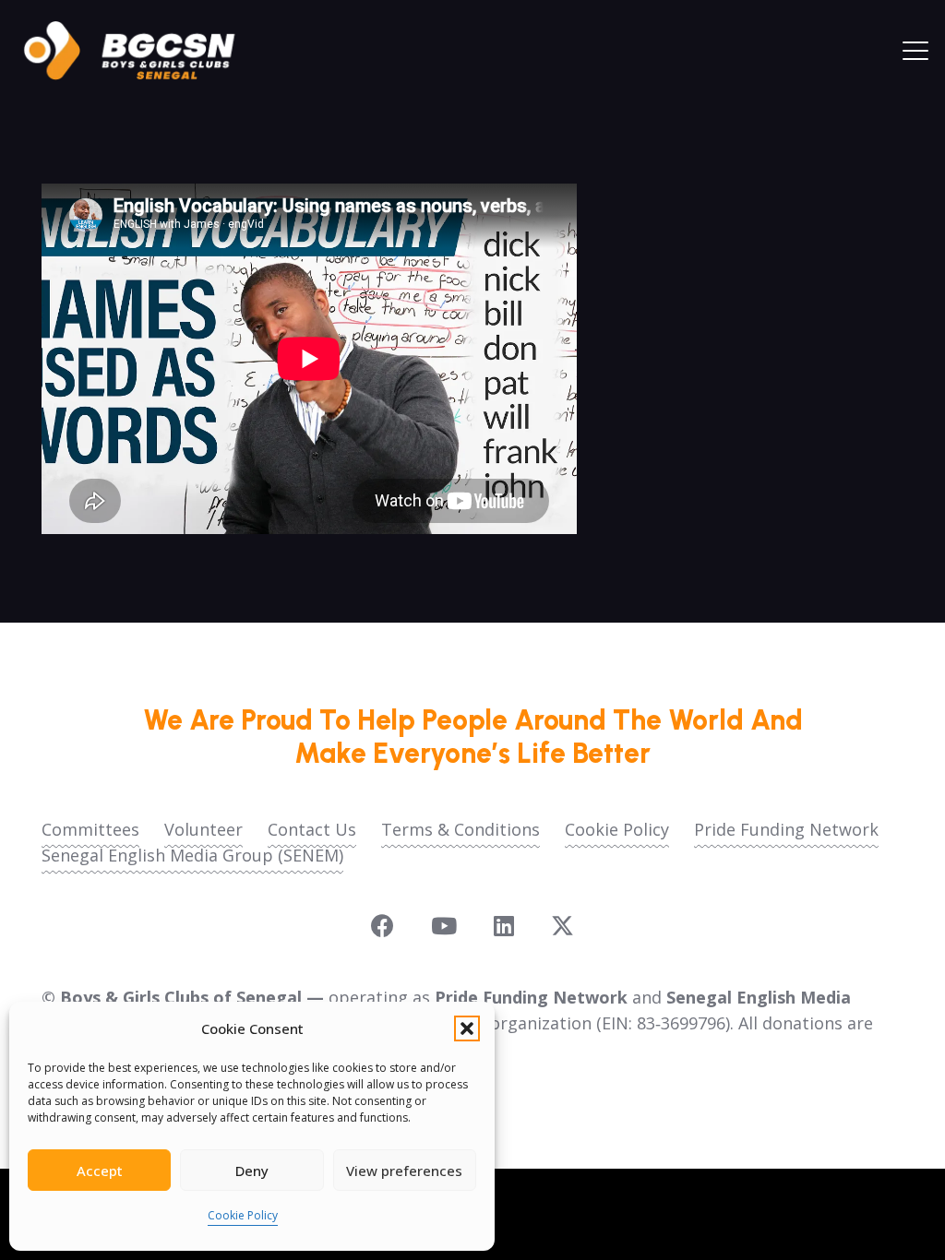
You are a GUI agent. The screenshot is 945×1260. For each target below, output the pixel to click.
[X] (562, 926)
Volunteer (203, 829)
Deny (252, 1170)
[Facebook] (382, 925)
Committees (90, 829)
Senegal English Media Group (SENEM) (192, 855)
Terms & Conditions (460, 829)
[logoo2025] (142, 50)
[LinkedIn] (504, 925)
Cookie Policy (243, 1215)
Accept (100, 1170)
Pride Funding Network (786, 829)
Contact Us (312, 829)
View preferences (404, 1170)
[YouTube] (444, 925)
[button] (467, 1028)
